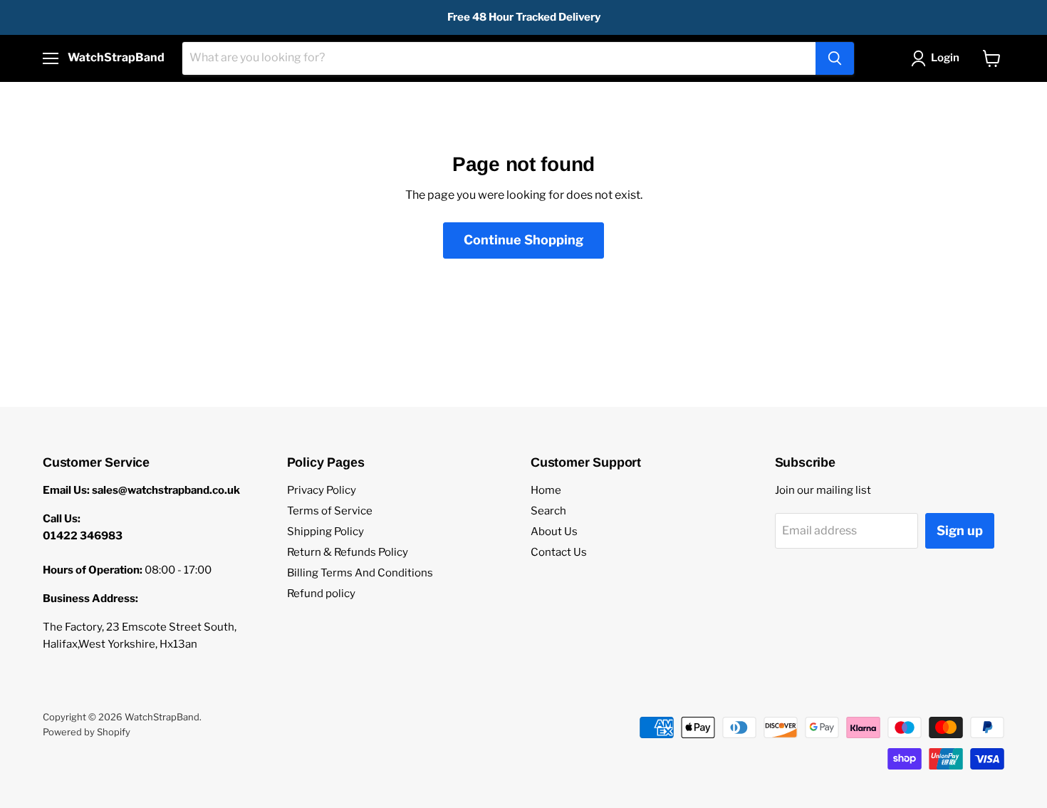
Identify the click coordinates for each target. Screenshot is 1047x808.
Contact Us (559, 552)
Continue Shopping (523, 239)
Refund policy (321, 593)
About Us (554, 531)
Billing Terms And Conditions (360, 572)
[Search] (835, 58)
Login (945, 57)
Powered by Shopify (86, 731)
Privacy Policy (321, 490)
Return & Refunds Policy (347, 552)
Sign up (960, 530)
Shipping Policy (325, 531)
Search (548, 510)
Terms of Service (330, 510)
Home (546, 490)
